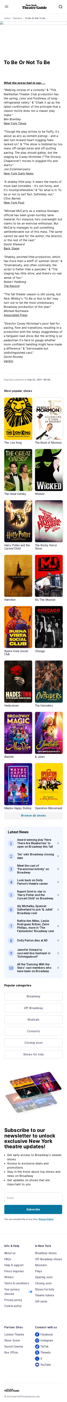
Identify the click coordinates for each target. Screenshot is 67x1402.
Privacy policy (13, 1300)
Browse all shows (33, 815)
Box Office (11, 1352)
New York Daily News (19, 173)
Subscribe (33, 1209)
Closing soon (33, 1042)
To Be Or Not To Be (35, 18)
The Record (12, 286)
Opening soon (44, 1277)
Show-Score (12, 1340)
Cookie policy (13, 1306)
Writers (9, 1277)
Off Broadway (33, 1008)
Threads (45, 1352)
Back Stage (11, 248)
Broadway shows (46, 1253)
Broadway (33, 996)
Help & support (13, 1265)
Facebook (46, 1334)
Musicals (33, 1019)
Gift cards (41, 1301)
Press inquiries (14, 1271)
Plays (38, 1271)
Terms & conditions (16, 1283)
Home (7, 18)
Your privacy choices (12, 1292)
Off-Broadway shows (48, 1259)
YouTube (45, 1364)
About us (10, 1253)
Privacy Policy (46, 1219)
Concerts (33, 1031)
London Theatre (14, 1334)
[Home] (34, 7)
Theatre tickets (44, 1295)
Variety (8, 361)
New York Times (15, 123)
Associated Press (15, 315)
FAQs (7, 1259)
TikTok (44, 1346)
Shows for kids (33, 1054)
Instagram (46, 1340)
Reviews (17, 18)
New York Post (14, 202)
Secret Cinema (13, 1346)
